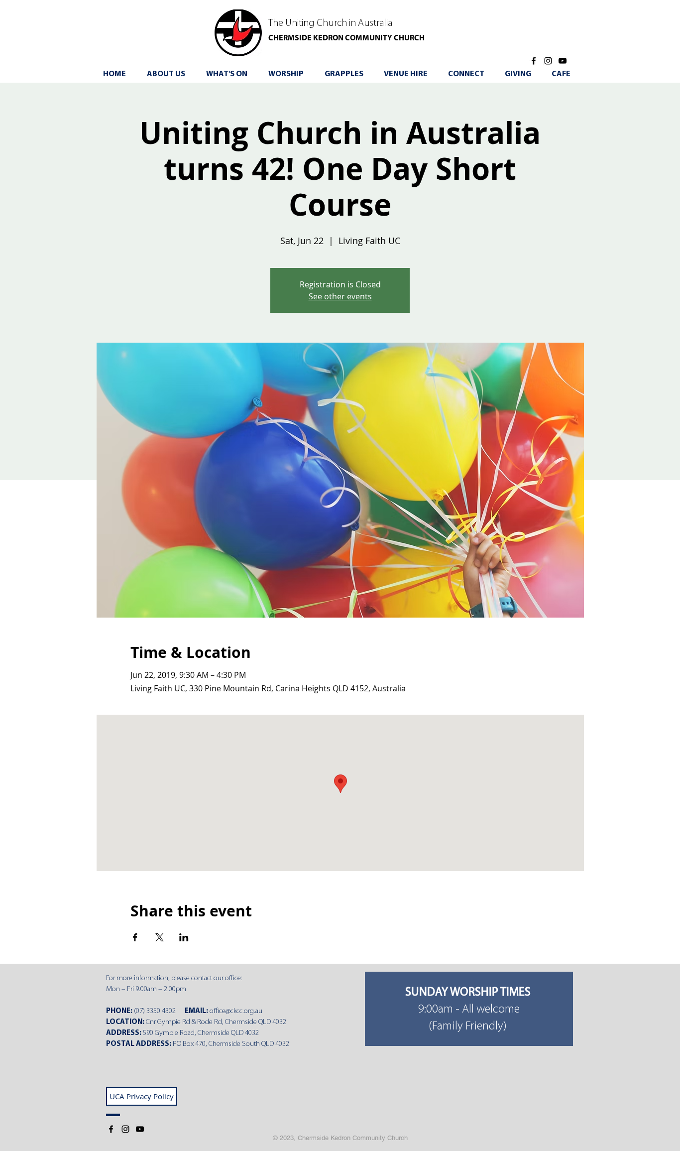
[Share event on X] (159, 937)
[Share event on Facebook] (135, 937)
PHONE (118, 1011)
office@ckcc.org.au (236, 1011)
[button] (230, 74)
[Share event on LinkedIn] (184, 937)
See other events (340, 296)
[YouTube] (562, 61)
